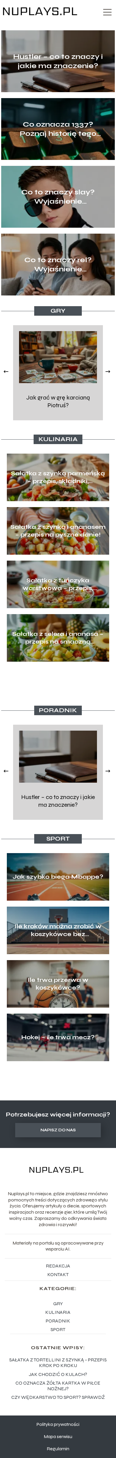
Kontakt (58, 1274)
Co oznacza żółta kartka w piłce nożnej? (57, 1385)
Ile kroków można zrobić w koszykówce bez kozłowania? (58, 930)
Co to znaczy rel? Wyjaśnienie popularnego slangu (58, 265)
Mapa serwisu (58, 1436)
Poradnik (58, 710)
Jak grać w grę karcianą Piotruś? (58, 401)
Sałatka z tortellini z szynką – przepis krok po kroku (58, 1362)
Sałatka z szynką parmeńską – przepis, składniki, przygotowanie (58, 477)
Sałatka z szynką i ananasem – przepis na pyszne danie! (58, 530)
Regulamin (58, 1448)
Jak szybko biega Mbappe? (57, 876)
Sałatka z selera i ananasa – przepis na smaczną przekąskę (58, 638)
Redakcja (58, 1266)
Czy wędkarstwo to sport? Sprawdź (58, 1397)
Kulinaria (58, 439)
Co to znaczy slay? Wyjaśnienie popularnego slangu (58, 197)
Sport (58, 838)
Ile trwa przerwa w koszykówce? (58, 983)
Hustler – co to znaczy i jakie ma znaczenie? (58, 61)
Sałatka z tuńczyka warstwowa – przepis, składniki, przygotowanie (58, 584)
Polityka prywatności (58, 1424)
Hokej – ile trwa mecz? (58, 1037)
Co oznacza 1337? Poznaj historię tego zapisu (58, 129)
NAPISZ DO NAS (58, 1130)
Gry (58, 310)
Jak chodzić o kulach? (58, 1374)
